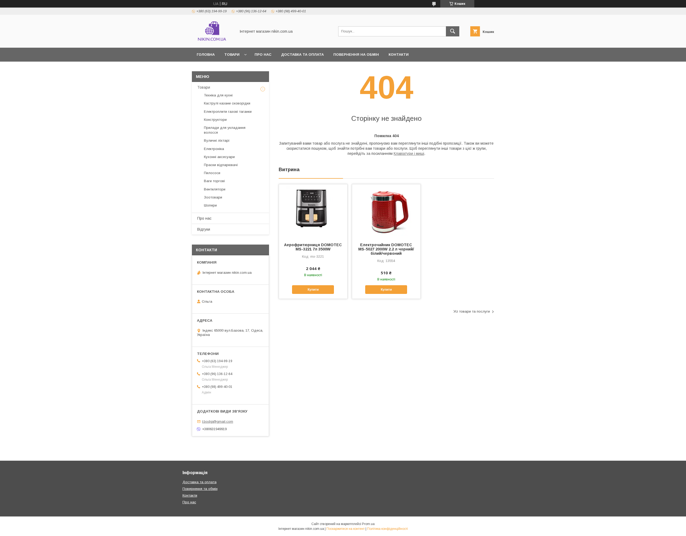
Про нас (263, 55)
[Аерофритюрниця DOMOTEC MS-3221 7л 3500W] (313, 211)
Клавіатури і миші (409, 153)
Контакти (399, 55)
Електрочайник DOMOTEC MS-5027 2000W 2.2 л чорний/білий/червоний (386, 249)
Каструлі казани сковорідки (227, 103)
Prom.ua (368, 524)
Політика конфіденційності (387, 529)
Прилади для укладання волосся (224, 130)
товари (232, 55)
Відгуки (203, 229)
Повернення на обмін (356, 55)
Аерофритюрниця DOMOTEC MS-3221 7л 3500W (313, 247)
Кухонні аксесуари (219, 157)
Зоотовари (213, 197)
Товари (203, 87)
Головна (206, 55)
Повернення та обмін (200, 489)
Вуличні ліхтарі (216, 140)
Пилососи (212, 173)
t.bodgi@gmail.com (217, 421)
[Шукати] (452, 31)
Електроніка (214, 149)
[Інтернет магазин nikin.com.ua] (212, 41)
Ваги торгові (214, 181)
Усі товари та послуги (471, 311)
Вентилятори (214, 189)
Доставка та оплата (302, 55)
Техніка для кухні (218, 95)
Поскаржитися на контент (345, 529)
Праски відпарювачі (221, 165)
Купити (313, 289)
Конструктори (215, 120)
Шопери (210, 205)
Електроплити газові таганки (228, 112)
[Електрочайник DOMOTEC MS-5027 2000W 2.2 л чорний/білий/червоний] (386, 211)
